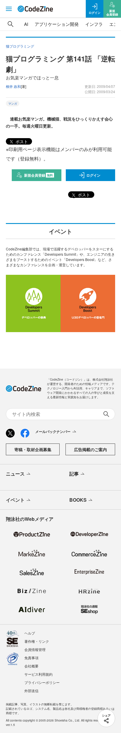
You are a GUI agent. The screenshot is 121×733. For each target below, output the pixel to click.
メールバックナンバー (52, 431)
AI (26, 24)
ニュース (15, 473)
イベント (15, 499)
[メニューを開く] (9, 9)
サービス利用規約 (38, 674)
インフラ (94, 24)
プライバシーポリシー (42, 682)
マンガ (12, 103)
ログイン (93, 175)
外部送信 (31, 690)
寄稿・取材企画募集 (32, 449)
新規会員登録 (38, 175)
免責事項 (31, 657)
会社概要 (31, 665)
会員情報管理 (35, 649)
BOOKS (78, 499)
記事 (74, 473)
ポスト (21, 141)
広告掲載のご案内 (90, 449)
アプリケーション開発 (57, 24)
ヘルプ (29, 632)
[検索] (10, 24)
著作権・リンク (36, 641)
